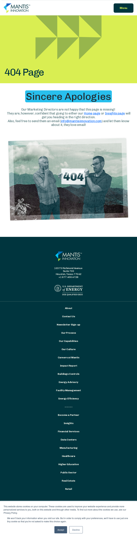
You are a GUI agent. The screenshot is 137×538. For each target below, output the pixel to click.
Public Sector (68, 472)
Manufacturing (69, 448)
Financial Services (68, 431)
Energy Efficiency (68, 398)
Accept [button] (60, 529)
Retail (68, 489)
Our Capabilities (68, 341)
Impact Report (68, 366)
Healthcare (68, 456)
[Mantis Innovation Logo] (34, 8)
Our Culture (68, 349)
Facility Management (68, 390)
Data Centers (69, 440)
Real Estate (68, 481)
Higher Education (68, 464)
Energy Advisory (68, 382)
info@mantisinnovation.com (81, 121)
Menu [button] (123, 8)
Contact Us (68, 316)
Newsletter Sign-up (68, 324)
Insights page (115, 113)
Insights (68, 423)
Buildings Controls (68, 374)
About (68, 308)
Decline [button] (76, 529)
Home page (92, 113)
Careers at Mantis (68, 357)
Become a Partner (68, 415)
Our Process (68, 333)
